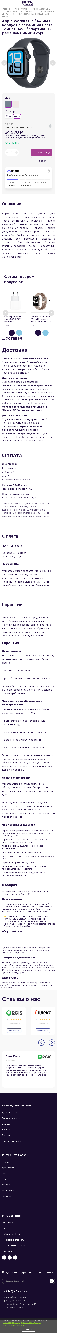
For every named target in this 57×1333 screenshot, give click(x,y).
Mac (4, 1173)
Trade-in (6, 1135)
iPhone (5, 1162)
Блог (4, 1228)
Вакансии (7, 1251)
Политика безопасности (14, 1245)
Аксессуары (8, 1190)
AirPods (6, 1184)
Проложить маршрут (15, 1307)
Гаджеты (6, 1196)
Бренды (6, 1124)
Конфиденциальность (13, 1240)
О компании (8, 1223)
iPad (4, 1179)
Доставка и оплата (11, 1112)
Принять (28, 1329)
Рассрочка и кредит (12, 1141)
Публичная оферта (11, 1234)
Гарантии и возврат (11, 1118)
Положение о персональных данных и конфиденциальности (22, 1323)
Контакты (6, 1129)
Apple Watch (8, 1167)
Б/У (4, 1201)
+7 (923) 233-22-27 (14, 1291)
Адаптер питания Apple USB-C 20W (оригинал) (12, 319)
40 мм (9, 116)
